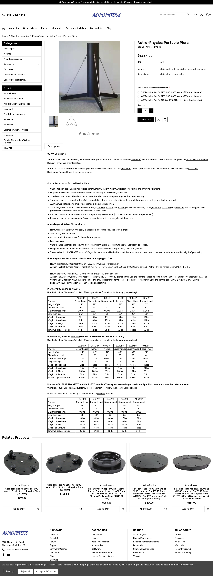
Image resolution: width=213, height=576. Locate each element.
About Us (14, 28)
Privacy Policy (186, 564)
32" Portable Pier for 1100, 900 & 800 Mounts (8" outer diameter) (171, 92)
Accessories (9, 64)
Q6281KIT (76, 280)
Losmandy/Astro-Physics (16, 130)
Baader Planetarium (13, 98)
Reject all (25, 571)
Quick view (22, 470)
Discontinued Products (15, 74)
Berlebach (8, 125)
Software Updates (76, 28)
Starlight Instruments (14, 114)
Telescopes (9, 48)
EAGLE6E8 (72, 252)
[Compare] (201, 14)
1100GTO (64, 274)
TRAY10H (179, 208)
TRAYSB (55, 211)
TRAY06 (101, 208)
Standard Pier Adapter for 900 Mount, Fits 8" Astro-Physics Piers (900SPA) (22, 491)
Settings (10, 571)
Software (8, 69)
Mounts (7, 54)
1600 (68, 289)
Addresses (180, 542)
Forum (44, 28)
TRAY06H (156, 208)
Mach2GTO (65, 264)
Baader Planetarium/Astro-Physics (17, 141)
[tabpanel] (22, 477)
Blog (109, 28)
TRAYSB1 (67, 211)
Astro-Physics (11, 93)
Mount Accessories (13, 59)
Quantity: (141, 105)
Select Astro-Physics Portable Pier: (154, 87)
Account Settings (183, 552)
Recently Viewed (183, 549)
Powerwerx (9, 119)
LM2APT (101, 393)
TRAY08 (109, 208)
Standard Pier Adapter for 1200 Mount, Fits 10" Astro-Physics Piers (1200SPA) (64, 487)
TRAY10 (121, 208)
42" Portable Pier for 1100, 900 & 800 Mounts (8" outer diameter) (171, 96)
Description (54, 146)
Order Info (29, 28)
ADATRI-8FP (183, 267)
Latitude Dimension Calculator (69, 292)
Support (56, 28)
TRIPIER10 (136, 159)
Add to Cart (18, 509)
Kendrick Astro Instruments (17, 104)
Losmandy (9, 109)
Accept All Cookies (46, 571)
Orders (178, 534)
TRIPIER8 (126, 168)
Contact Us (96, 28)
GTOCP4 (194, 280)
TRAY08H (166, 208)
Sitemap (54, 560)
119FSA (198, 277)
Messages (179, 538)
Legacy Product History (15, 80)
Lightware (8, 135)
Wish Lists (179, 545)
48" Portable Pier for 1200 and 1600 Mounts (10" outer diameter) (171, 100)
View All (8, 148)
